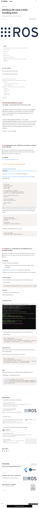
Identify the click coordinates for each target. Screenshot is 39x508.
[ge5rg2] (4, 1)
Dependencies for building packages (9, 57)
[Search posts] (36, 1)
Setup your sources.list (6, 49)
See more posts (33, 464)
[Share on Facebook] (30, 19)
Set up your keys (5, 51)
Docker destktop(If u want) (13, 159)
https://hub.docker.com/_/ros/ (9, 173)
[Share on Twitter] (4, 451)
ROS (3, 6)
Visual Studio (9, 270)
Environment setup (6, 55)
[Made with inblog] (33, 504)
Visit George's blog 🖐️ (19, 506)
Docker (3, 159)
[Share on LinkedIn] (6, 451)
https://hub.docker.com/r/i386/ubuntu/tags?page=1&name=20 (16, 176)
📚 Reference (6, 60)
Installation (5, 53)
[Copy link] (36, 19)
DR (6, 6)
